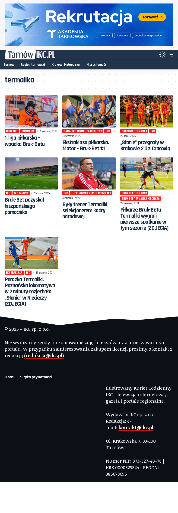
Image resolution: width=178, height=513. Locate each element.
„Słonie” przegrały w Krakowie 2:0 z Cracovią (145, 145)
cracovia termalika (134, 131)
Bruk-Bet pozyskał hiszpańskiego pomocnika (24, 206)
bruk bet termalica (134, 193)
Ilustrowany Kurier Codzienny (91, 193)
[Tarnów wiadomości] (30, 54)
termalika (27, 131)
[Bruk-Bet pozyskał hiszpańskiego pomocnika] (31, 173)
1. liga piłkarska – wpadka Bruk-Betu (25, 141)
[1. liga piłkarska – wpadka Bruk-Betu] (31, 111)
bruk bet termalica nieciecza (140, 198)
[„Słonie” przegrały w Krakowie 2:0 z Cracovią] (146, 111)
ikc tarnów (21, 193)
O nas (9, 377)
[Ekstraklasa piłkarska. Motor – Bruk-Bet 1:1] (88, 111)
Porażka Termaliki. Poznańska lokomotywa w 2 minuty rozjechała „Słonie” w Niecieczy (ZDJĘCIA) (30, 292)
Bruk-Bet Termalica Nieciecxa (83, 131)
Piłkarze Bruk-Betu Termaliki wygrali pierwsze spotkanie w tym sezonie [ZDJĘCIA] (144, 219)
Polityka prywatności (34, 377)
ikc (108, 131)
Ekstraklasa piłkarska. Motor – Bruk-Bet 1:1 (85, 145)
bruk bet (12, 131)
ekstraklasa (14, 272)
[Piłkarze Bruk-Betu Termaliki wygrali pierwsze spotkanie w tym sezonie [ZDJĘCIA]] (146, 173)
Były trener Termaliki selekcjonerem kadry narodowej (84, 211)
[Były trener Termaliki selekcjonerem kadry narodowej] (88, 173)
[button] (169, 54)
